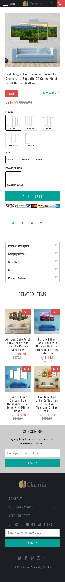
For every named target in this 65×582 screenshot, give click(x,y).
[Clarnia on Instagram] (38, 558)
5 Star (13, 128)
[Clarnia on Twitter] (20, 558)
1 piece (30, 145)
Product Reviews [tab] (17, 278)
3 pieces (13, 145)
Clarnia (25, 567)
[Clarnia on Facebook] (26, 558)
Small (25, 159)
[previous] (8, 39)
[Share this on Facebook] (22, 223)
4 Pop (47, 128)
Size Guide (50, 93)
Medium (11, 159)
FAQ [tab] (10, 270)
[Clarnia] (32, 3)
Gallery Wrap (13, 185)
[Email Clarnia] (45, 558)
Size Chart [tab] (13, 262)
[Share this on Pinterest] (32, 223)
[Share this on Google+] (41, 223)
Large (38, 159)
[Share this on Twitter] (13, 223)
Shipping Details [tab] (17, 254)
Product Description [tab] (18, 246)
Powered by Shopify (41, 567)
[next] (56, 39)
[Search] (52, 3)
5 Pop (30, 128)
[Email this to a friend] (51, 223)
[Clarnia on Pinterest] (32, 558)
